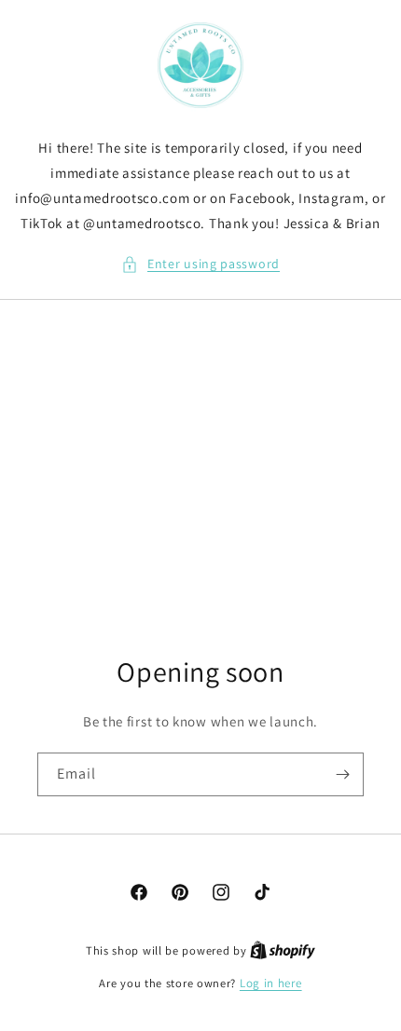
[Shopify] (282, 950)
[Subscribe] (342, 774)
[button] (200, 264)
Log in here (271, 983)
